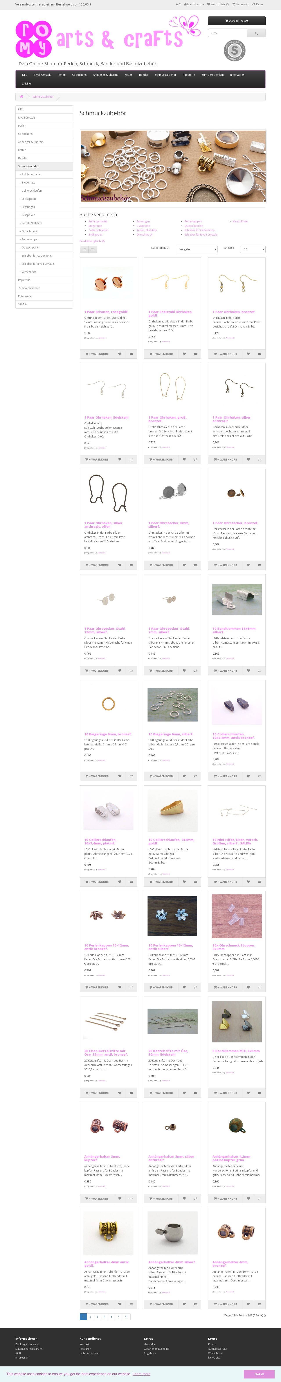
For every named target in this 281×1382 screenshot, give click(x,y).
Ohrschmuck (144, 234)
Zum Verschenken (213, 75)
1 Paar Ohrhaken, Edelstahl (106, 417)
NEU (24, 75)
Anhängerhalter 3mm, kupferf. (102, 1158)
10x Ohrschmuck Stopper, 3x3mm (234, 947)
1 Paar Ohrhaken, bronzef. (234, 312)
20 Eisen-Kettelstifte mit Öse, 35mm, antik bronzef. (106, 1053)
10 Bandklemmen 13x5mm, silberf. (234, 630)
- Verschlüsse (27, 272)
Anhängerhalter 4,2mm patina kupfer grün (231, 1158)
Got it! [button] (259, 1374)
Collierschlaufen (98, 230)
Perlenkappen (193, 221)
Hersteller (150, 1344)
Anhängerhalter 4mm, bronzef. (230, 1264)
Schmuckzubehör (165, 75)
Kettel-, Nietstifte (147, 230)
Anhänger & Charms (105, 75)
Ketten (129, 75)
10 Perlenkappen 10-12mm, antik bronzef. (106, 947)
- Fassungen (26, 207)
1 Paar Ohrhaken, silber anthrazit (232, 419)
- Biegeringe (26, 182)
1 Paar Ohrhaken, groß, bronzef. (167, 419)
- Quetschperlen (29, 247)
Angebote (150, 1353)
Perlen (62, 75)
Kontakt (84, 1344)
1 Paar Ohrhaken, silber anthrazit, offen (103, 525)
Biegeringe (95, 226)
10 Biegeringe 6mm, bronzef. (108, 734)
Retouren (85, 1349)
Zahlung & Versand (27, 1344)
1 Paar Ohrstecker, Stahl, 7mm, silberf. (169, 630)
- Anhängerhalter (29, 174)
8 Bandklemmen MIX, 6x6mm (236, 1051)
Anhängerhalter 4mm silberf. (172, 1262)
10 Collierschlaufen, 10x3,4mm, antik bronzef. (234, 736)
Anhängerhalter (98, 221)
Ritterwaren (237, 75)
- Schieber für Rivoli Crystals (36, 264)
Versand (102, 338)
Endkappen (95, 234)
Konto (212, 1344)
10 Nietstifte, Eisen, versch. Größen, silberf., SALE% (235, 841)
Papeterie (189, 75)
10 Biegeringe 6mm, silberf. (170, 734)
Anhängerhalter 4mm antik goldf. (106, 1264)
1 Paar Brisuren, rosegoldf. (106, 312)
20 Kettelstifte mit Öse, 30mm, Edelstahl (168, 1053)
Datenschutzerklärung (29, 1349)
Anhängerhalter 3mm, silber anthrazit (171, 1158)
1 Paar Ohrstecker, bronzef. (235, 523)
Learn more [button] (141, 1374)
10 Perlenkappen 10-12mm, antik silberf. (170, 947)
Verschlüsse (240, 221)
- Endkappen (27, 199)
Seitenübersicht (89, 1353)
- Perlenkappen (28, 239)
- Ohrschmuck (27, 231)
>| (126, 1317)
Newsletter (215, 1357)
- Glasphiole (26, 215)
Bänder (143, 75)
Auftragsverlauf (217, 1349)
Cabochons (79, 75)
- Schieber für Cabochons (35, 255)
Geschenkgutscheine (156, 1349)
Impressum (22, 1357)
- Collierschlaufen (30, 191)
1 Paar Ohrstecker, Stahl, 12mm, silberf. (105, 630)
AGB (18, 1353)
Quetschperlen (194, 226)
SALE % (26, 83)
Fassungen (143, 221)
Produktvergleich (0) (92, 241)
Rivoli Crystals (42, 75)
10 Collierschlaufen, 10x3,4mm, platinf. (100, 841)
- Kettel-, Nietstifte (30, 223)
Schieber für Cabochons (199, 230)
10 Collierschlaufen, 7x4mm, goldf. (171, 841)
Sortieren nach (160, 248)
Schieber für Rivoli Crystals (201, 234)
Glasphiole (143, 226)
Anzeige (229, 248)
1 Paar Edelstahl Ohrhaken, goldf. (170, 314)
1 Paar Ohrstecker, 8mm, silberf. (168, 525)
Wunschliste (215, 1353)
